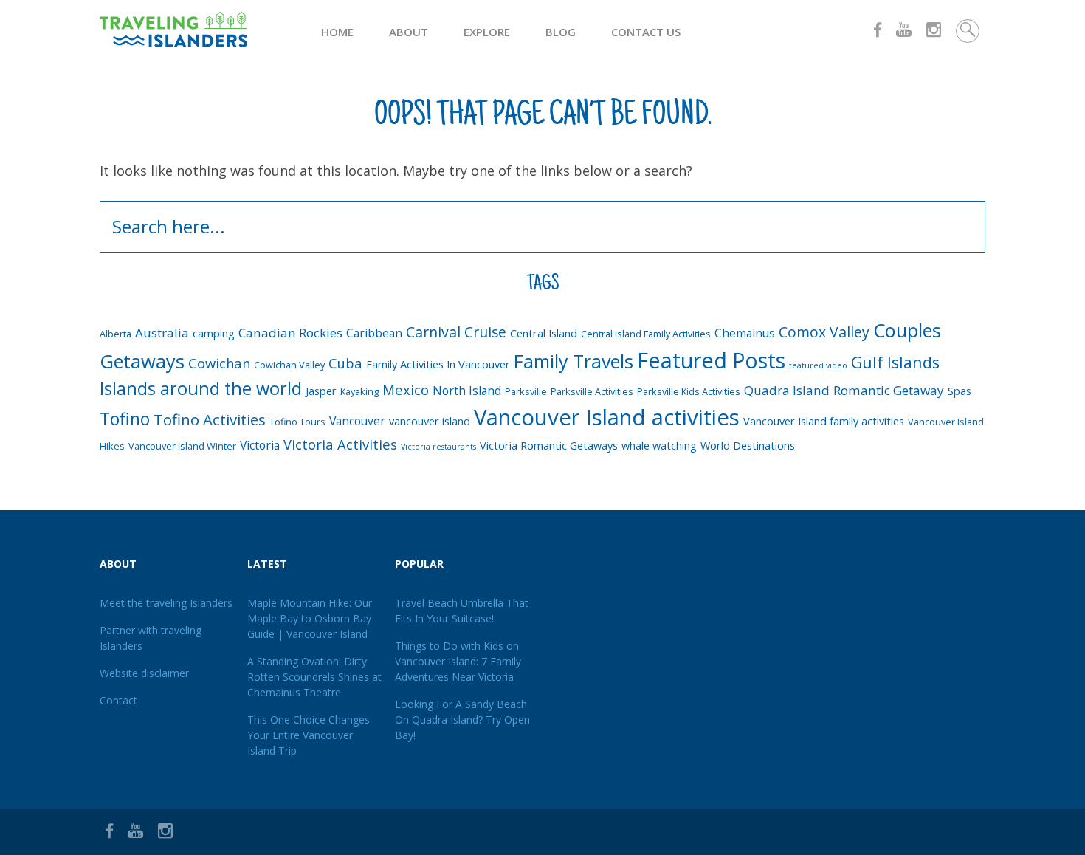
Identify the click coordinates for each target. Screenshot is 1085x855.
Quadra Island (787, 390)
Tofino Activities (210, 419)
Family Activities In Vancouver (438, 364)
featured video (818, 365)
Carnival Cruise (456, 332)
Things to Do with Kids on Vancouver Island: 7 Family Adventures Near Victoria (458, 661)
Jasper (321, 391)
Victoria (260, 445)
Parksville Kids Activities (688, 391)
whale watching (659, 446)
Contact (118, 700)
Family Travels (573, 361)
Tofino (125, 418)
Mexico (405, 389)
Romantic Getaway (888, 390)
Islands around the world (201, 388)
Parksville (526, 391)
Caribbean (374, 333)
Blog (560, 31)
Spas (959, 391)
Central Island (543, 333)
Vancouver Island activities (607, 417)
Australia (162, 332)
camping (214, 333)
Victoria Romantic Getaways (549, 446)
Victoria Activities (340, 444)
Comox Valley (824, 332)
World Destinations (747, 446)
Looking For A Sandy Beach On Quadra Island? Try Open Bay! (462, 719)
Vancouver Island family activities (823, 421)
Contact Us (646, 31)
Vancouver (357, 421)
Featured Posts (711, 360)
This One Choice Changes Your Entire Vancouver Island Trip (308, 735)
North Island (467, 390)
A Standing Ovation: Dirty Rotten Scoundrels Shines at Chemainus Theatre (314, 676)
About (408, 31)
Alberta (115, 333)
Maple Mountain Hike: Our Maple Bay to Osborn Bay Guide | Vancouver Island (309, 618)
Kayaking (359, 391)
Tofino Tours (297, 421)
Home (337, 31)
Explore (487, 31)
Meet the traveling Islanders (166, 603)
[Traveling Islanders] (210, 29)
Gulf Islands (895, 362)
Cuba (345, 363)
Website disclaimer (144, 673)
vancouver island (429, 421)
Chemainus (744, 333)
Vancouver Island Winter (182, 446)
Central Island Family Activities (646, 333)
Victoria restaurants (438, 447)
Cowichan (219, 363)
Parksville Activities (592, 391)
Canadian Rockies (290, 332)
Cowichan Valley (289, 364)
